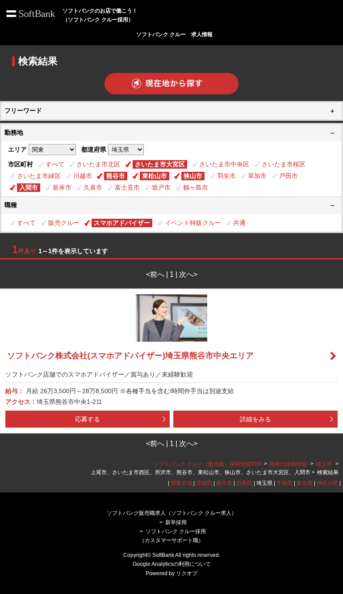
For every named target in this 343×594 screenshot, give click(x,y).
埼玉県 (324, 464)
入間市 (28, 187)
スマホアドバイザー (122, 222)
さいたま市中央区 (224, 164)
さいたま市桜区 (283, 164)
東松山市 (154, 175)
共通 (239, 222)
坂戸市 (161, 187)
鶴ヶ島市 (195, 187)
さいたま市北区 (98, 164)
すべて (55, 164)
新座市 (62, 187)
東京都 (305, 483)
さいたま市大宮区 (160, 164)
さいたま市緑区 (39, 175)
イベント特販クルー (193, 222)
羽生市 (226, 175)
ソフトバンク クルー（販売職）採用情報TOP (207, 464)
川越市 (82, 175)
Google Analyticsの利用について (172, 564)
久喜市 (93, 187)
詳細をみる (255, 419)
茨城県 (204, 483)
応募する (87, 419)
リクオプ (186, 573)
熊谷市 (115, 175)
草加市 (257, 175)
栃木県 (224, 483)
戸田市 (288, 175)
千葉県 (284, 483)
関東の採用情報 (288, 464)
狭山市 (193, 175)
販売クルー (63, 222)
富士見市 (127, 187)
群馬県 (244, 483)
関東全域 (181, 483)
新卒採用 (176, 522)
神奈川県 (327, 483)
